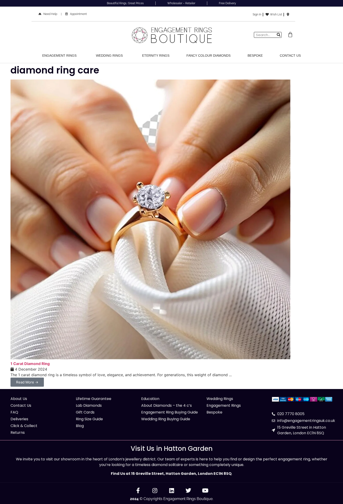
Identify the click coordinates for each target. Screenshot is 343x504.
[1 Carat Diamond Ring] (150, 358)
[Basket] (290, 35)
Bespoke (255, 55)
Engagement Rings (59, 55)
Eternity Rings (155, 55)
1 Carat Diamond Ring (30, 363)
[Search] (278, 35)
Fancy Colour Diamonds (208, 55)
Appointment (77, 14)
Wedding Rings (109, 55)
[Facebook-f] (138, 490)
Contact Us (290, 55)
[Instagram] (154, 490)
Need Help (49, 14)
